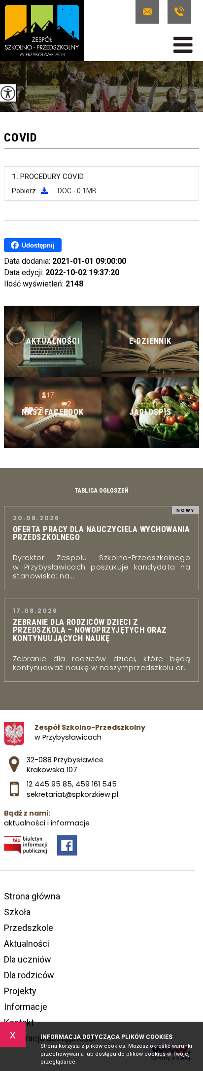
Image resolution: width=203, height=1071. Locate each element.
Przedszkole (28, 928)
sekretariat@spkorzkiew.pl (149, 12)
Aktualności (26, 943)
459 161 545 (96, 784)
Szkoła (17, 912)
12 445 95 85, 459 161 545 (179, 12)
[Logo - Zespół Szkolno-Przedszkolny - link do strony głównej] (42, 30)
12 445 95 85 (49, 784)
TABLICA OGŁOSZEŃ (101, 491)
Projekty (20, 991)
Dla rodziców (29, 975)
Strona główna (32, 896)
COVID (20, 138)
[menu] (183, 45)
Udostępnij (38, 245)
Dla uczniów (27, 959)
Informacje (25, 1006)
